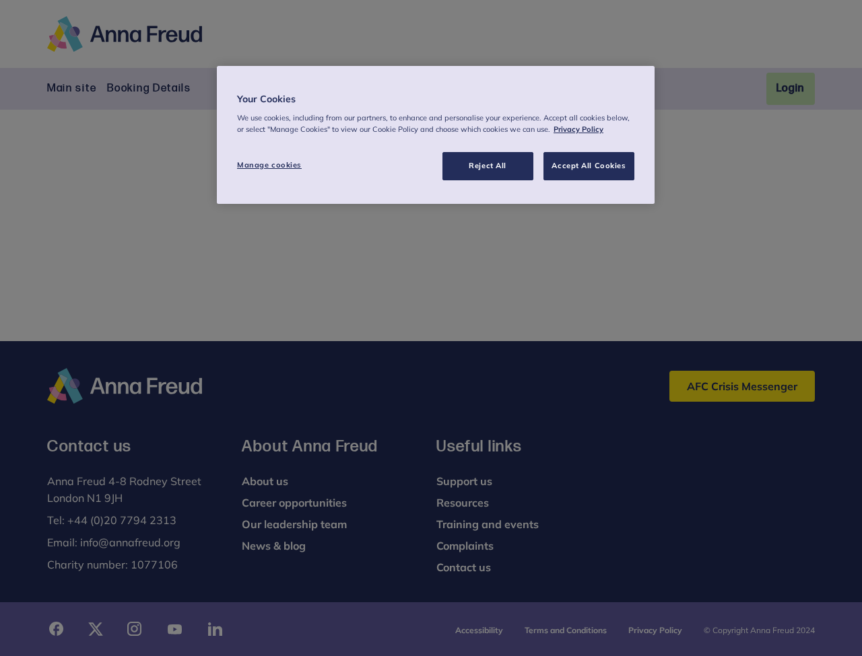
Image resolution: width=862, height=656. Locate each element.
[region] (436, 135)
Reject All (487, 165)
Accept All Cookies (589, 165)
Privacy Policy (578, 129)
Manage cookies (269, 165)
